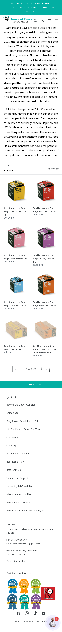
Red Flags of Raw (15, 461)
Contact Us (12, 412)
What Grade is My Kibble (18, 494)
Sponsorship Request (17, 478)
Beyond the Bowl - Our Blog (20, 404)
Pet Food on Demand (17, 453)
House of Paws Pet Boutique (35, 622)
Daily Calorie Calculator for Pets (22, 421)
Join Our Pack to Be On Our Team (23, 429)
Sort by (6, 165)
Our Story (11, 445)
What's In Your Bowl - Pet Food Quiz (25, 510)
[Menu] (56, 20)
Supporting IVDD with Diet (19, 486)
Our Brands (12, 437)
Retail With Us (13, 469)
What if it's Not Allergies (18, 502)
